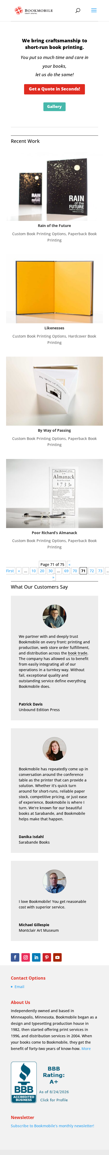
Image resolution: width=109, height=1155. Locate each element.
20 (42, 570)
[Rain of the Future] (54, 186)
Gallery (54, 106)
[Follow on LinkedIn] (36, 957)
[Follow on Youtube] (57, 957)
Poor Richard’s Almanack (54, 532)
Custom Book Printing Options (39, 233)
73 (100, 570)
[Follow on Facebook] (15, 957)
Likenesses (54, 327)
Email (19, 986)
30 (50, 570)
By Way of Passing (54, 430)
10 (33, 570)
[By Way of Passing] (54, 391)
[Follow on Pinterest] (47, 957)
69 (66, 570)
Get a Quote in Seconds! (54, 89)
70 (75, 570)
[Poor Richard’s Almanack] (54, 493)
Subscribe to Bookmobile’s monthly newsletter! (52, 1125)
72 (92, 570)
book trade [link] (77, 653)
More (86, 1048)
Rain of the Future (54, 225)
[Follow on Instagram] (25, 957)
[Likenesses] (54, 288)
